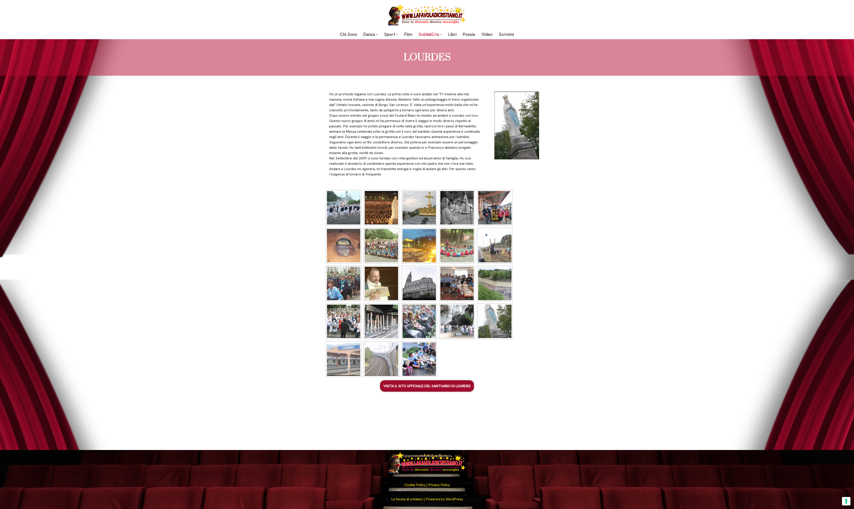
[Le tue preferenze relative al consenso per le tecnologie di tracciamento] (846, 501)
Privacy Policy (439, 485)
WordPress (454, 499)
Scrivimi (506, 34)
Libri (452, 34)
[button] (377, 34)
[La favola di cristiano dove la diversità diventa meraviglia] (427, 15)
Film (408, 34)
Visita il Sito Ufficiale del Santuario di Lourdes (427, 386)
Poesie (469, 34)
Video (487, 34)
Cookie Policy (414, 485)
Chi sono (348, 34)
